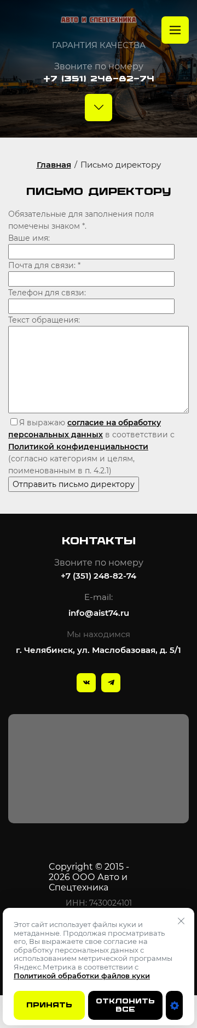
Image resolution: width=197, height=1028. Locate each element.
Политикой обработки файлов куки (82, 975)
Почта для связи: (44, 265)
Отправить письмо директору (74, 484)
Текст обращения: (44, 320)
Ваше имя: (29, 238)
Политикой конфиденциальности (78, 446)
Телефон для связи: (47, 293)
